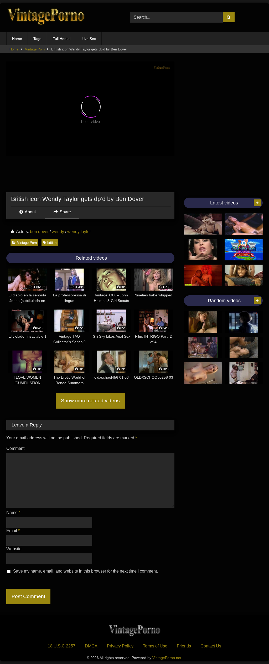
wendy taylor (79, 231)
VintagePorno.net (166, 658)
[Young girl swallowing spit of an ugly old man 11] (244, 347)
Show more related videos (90, 400)
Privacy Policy (120, 646)
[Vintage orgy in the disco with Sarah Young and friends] (203, 347)
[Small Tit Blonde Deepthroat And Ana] (244, 224)
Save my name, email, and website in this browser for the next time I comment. (85, 571)
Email (13, 530)
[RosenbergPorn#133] (203, 322)
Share (65, 212)
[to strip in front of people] (244, 322)
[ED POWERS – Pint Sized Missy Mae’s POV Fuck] (203, 373)
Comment (15, 448)
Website (14, 549)
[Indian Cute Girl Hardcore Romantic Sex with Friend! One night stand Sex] (203, 275)
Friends (184, 646)
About (30, 212)
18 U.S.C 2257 (61, 646)
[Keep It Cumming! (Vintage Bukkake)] (203, 249)
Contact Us (210, 646)
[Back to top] (252, 648)
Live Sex (89, 39)
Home (17, 39)
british (51, 243)
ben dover (39, 231)
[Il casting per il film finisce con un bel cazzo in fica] (244, 373)
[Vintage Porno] (60, 17)
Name (13, 512)
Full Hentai (61, 39)
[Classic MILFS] (203, 224)
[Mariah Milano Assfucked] (244, 275)
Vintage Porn (35, 49)
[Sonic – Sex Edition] (244, 249)
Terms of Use (155, 646)
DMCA (91, 646)
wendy (58, 231)
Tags (37, 39)
